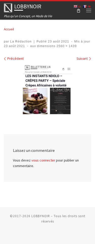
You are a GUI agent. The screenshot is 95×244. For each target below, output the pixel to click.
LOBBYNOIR (40, 216)
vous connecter (43, 160)
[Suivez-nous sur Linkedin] (68, 235)
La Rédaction (21, 41)
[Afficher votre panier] (78, 10)
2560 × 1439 (66, 46)
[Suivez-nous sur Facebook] (54, 235)
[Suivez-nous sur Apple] (33, 235)
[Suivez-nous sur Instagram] (40, 235)
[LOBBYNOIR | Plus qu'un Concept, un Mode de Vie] (8, 7)
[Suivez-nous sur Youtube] (47, 235)
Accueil (9, 29)
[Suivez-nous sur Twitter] (61, 235)
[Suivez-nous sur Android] (26, 235)
